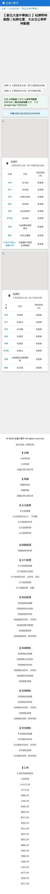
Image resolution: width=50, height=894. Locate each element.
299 (10, 211)
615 (10, 197)
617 (10, 189)
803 (10, 235)
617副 (10, 218)
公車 (4, 8)
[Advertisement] (25, 54)
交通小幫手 (12, 3)
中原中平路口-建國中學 (9, 244)
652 (10, 204)
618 (10, 182)
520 (10, 227)
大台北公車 (14, 8)
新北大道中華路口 (30, 8)
